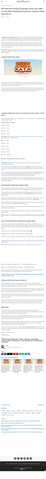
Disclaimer (15, 463)
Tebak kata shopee (14, 40)
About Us (20, 463)
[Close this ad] (45, 471)
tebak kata (28, 189)
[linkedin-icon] (24, 458)
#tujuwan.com (5, 342)
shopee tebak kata (27, 206)
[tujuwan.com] (23, 1)
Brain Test (13, 410)
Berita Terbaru (6, 335)
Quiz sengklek (4, 412)
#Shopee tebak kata (38, 340)
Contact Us (25, 463)
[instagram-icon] (21, 458)
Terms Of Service (31, 463)
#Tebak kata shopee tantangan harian (10, 339)
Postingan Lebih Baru (6, 404)
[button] (44, 1)
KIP (40, 410)
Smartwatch (15, 412)
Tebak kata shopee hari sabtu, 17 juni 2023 (15, 158)
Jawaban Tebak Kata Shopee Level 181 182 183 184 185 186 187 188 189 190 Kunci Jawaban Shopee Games (22, 432)
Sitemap (11, 463)
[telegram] (27, 354)
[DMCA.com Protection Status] (23, 469)
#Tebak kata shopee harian (27, 340)
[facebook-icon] (15, 458)
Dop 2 (29, 410)
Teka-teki (38, 412)
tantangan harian (11, 207)
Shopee (21, 203)
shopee (31, 189)
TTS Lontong (27, 412)
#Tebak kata (27, 339)
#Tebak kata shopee (6, 340)
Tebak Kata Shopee (13, 37)
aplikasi (38, 202)
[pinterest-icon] (27, 458)
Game (32, 410)
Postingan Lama (41, 404)
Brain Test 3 (19, 410)
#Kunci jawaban (34, 339)
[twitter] (9, 354)
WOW (12, 415)
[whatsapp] (21, 354)
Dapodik (24, 410)
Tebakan (33, 412)
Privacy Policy (37, 463)
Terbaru (7, 463)
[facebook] (4, 354)
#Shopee (21, 339)
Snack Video (21, 412)
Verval (8, 415)
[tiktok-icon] (31, 458)
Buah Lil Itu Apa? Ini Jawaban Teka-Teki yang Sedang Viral (12, 423)
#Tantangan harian (16, 340)
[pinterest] (15, 354)
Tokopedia (4, 415)
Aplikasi (3, 410)
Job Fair (36, 410)
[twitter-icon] (18, 458)
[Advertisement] (23, 27)
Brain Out (8, 410)
